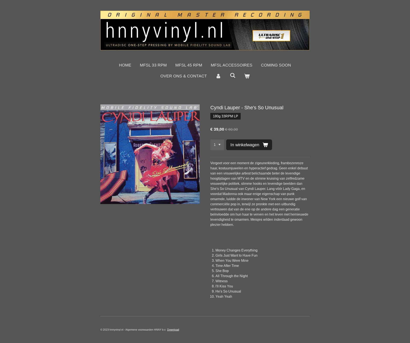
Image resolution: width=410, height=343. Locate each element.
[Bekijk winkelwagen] (247, 76)
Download (173, 329)
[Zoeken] (233, 75)
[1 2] (217, 144)
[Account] (218, 76)
